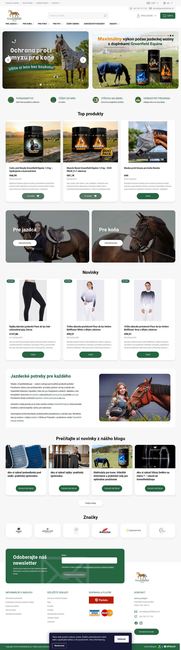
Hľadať (105, 16)
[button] (5, 60)
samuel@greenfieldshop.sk (149, 612)
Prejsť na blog (90, 503)
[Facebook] (136, 623)
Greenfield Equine (61, 404)
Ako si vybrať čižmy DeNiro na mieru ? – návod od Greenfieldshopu (153, 476)
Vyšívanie (55, 3)
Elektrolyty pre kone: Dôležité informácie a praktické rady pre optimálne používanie (111, 476)
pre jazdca (33, 394)
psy (63, 398)
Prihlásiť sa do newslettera (74, 575)
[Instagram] (141, 623)
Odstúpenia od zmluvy (55, 614)
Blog (49, 602)
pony (60, 394)
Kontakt (50, 606)
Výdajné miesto (42, 3)
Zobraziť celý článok (25, 488)
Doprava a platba (12, 3)
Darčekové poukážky (13, 614)
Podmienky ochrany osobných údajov (20, 602)
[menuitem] (13, 23)
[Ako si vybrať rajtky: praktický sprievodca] (69, 456)
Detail (148, 196)
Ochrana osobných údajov (57, 598)
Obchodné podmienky (14, 598)
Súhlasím (121, 639)
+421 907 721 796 (146, 616)
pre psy (75, 394)
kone (54, 394)
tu (104, 640)
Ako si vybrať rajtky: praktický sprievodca (67, 474)
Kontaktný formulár (146, 632)
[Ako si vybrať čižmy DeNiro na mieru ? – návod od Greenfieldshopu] (155, 456)
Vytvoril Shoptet (150, 647)
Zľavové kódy (28, 3)
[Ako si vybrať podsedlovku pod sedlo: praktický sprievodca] (26, 456)
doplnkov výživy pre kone (46, 398)
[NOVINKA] (33, 301)
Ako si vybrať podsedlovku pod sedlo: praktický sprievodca (24, 474)
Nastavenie (59, 645)
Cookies (50, 610)
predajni (33, 417)
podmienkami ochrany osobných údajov (98, 567)
